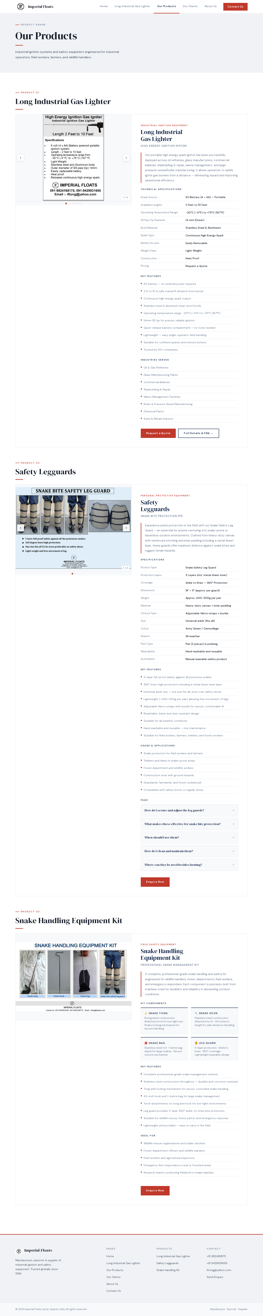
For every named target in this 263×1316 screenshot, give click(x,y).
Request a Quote (158, 433)
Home (104, 6)
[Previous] (20, 157)
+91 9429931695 (217, 1263)
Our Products (166, 6)
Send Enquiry (215, 1277)
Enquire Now (155, 881)
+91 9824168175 (216, 1256)
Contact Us (235, 6)
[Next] (126, 157)
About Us (211, 6)
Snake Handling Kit (168, 1270)
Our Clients (190, 6)
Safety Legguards (167, 1263)
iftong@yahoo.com (219, 1270)
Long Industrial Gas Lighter (132, 6)
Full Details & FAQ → (198, 433)
